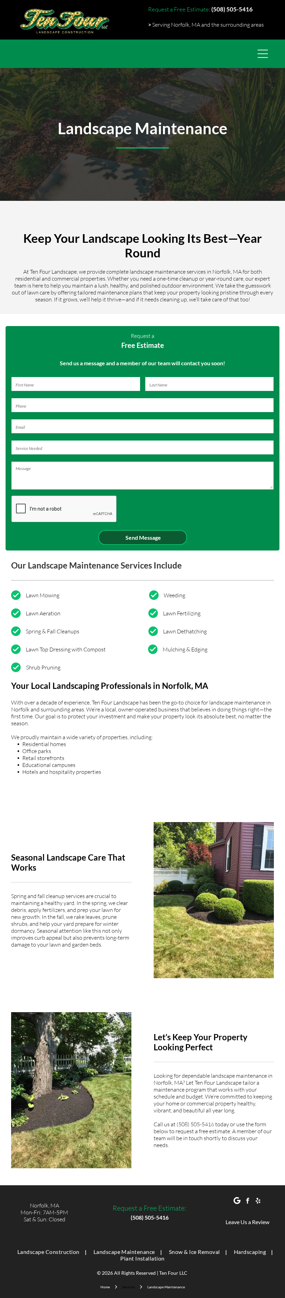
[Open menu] (263, 54)
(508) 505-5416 (195, 1124)
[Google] (237, 1201)
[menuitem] (49, 1251)
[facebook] (247, 1201)
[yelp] (258, 1201)
